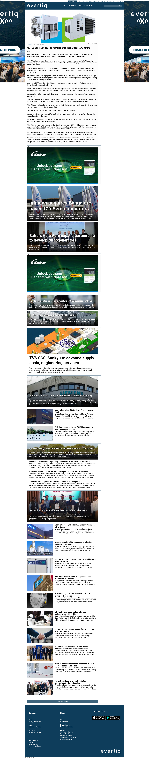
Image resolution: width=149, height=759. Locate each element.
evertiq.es (89, 1)
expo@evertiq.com (35, 727)
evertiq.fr (96, 1)
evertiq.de (81, 1)
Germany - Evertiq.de (67, 732)
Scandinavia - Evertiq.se (68, 737)
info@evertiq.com (35, 732)
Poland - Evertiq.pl (66, 736)
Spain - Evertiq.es (66, 734)
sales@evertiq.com (35, 722)
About (80, 6)
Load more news (63, 701)
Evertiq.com (64, 722)
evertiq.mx (104, 1)
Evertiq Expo (72, 6)
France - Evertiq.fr (66, 739)
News (64, 6)
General (29, 44)
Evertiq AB (37, 5)
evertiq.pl (112, 1)
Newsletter (88, 6)
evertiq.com (72, 1)
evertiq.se (120, 1)
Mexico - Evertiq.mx (66, 727)
